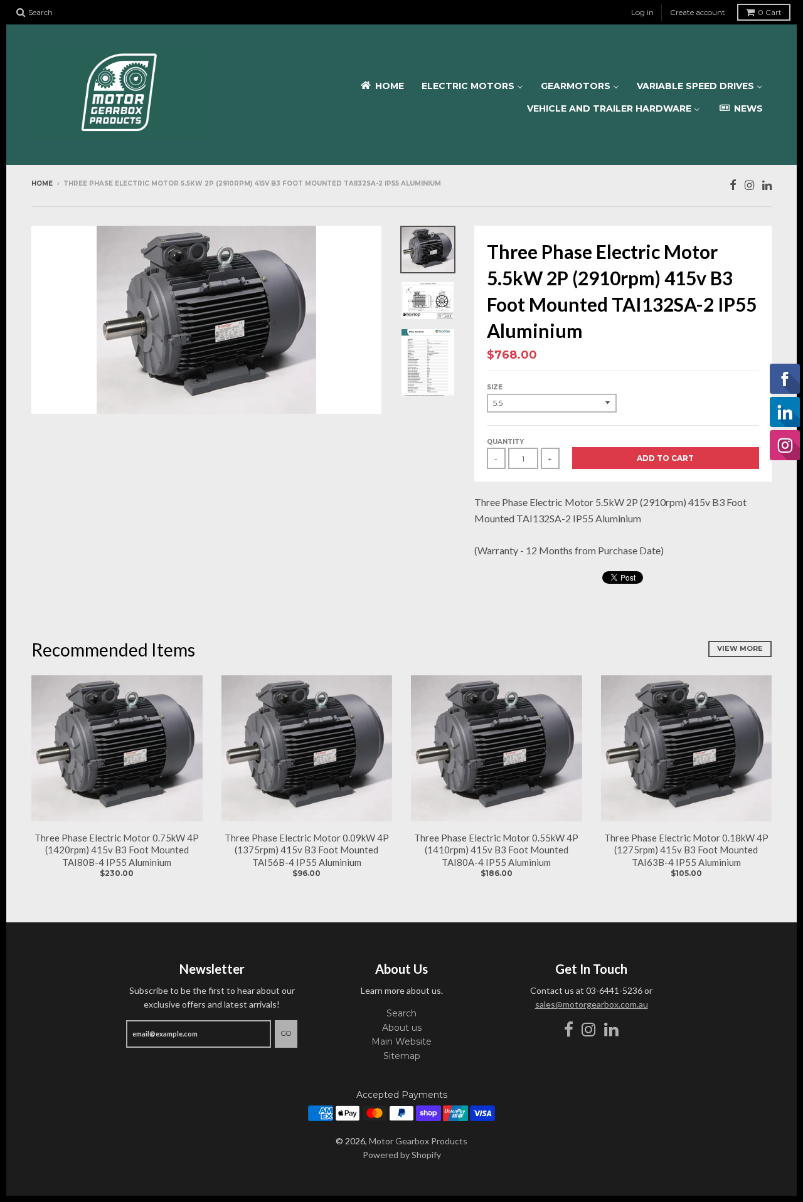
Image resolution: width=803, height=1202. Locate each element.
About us (402, 1027)
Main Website (401, 1041)
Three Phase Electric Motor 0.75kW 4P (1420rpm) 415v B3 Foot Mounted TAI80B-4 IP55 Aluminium (117, 850)
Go (286, 1033)
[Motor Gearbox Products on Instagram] (749, 185)
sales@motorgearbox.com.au (591, 1004)
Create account (697, 12)
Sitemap (401, 1056)
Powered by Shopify (402, 1154)
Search (401, 1013)
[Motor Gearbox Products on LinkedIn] (767, 185)
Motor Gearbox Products (418, 1141)
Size (495, 387)
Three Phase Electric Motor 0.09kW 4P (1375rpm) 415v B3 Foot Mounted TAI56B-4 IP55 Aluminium (307, 850)
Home (42, 183)
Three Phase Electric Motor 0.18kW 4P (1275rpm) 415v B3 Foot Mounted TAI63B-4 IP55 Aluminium (686, 850)
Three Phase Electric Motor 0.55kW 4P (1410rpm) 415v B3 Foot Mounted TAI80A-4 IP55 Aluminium (496, 850)
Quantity (505, 442)
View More (740, 648)
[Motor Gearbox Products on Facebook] (733, 185)
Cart (770, 12)
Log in (642, 12)
